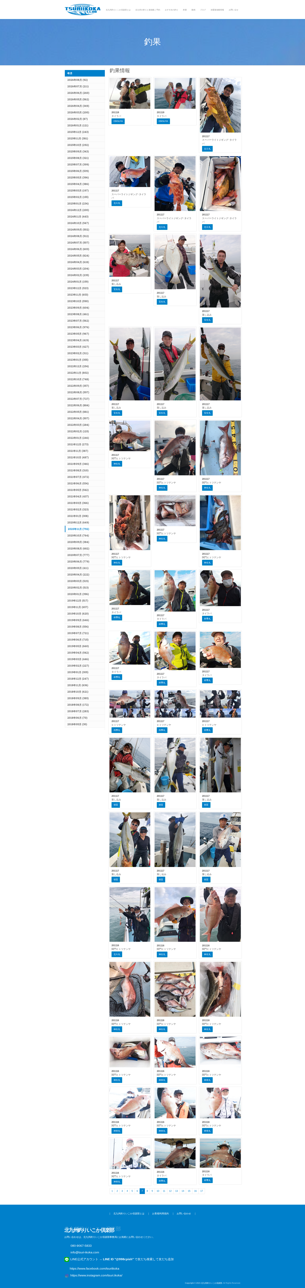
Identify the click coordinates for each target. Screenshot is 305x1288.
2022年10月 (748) (78, 379)
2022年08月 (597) (78, 392)
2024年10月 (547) (78, 223)
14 (183, 1191)
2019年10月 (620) (78, 613)
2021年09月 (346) (78, 463)
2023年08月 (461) (78, 314)
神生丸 (117, 463)
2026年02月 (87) (77, 118)
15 (189, 1191)
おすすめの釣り (171, 10)
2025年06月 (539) (78, 171)
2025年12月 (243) (78, 132)
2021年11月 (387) (77, 450)
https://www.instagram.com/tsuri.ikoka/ (96, 1275)
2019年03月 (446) (78, 659)
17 (201, 1191)
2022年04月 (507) (78, 418)
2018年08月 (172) (78, 704)
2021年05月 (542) (78, 490)
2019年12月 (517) (77, 600)
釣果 (185, 10)
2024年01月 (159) (77, 281)
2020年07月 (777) (78, 555)
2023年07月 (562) (78, 320)
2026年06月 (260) (78, 92)
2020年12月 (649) (78, 522)
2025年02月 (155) (77, 197)
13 (176, 1191)
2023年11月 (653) (77, 294)
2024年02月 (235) (78, 275)
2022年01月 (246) (78, 437)
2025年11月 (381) (77, 138)
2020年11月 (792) (78, 529)
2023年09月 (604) (78, 307)
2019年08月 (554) (78, 626)
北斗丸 (207, 148)
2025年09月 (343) (78, 151)
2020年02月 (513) (78, 587)
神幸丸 (162, 1080)
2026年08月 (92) (77, 79)
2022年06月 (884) (78, 405)
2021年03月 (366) (78, 503)
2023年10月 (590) (78, 301)
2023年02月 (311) (77, 353)
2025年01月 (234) (78, 203)
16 (195, 1191)
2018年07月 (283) (78, 711)
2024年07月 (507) (78, 242)
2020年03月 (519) (78, 581)
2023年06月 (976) (78, 327)
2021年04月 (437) (78, 496)
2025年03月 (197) (78, 190)
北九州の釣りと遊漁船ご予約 (147, 10)
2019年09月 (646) (78, 620)
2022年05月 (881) (78, 411)
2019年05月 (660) (78, 646)
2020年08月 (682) (78, 548)
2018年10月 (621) (77, 691)
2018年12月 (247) (78, 678)
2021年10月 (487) (78, 457)
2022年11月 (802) (78, 372)
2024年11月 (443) (77, 216)
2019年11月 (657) (77, 607)
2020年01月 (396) (78, 594)
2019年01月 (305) (77, 672)
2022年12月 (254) (78, 366)
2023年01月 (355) (77, 359)
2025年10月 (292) (78, 145)
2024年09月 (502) (78, 229)
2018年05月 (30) (77, 724)
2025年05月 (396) (78, 177)
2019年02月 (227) (78, 665)
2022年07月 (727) (78, 398)
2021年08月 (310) (77, 470)
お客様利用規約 (160, 1213)
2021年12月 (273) (77, 444)
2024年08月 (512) (78, 236)
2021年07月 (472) (78, 476)
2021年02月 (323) (78, 509)
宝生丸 (117, 289)
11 (164, 1191)
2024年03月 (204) (78, 268)
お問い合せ (233, 10)
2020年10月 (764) (78, 535)
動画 (193, 10)
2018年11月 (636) (77, 685)
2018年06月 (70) (77, 717)
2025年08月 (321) (78, 158)
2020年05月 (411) (77, 568)
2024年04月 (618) (78, 262)
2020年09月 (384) (78, 542)
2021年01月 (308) (77, 516)
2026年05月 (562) (78, 99)
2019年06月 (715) (77, 639)
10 (158, 1191)
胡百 (116, 804)
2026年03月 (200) (78, 112)
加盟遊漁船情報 (217, 10)
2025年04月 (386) (78, 184)
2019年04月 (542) (78, 652)
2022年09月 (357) (78, 385)
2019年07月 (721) (78, 633)
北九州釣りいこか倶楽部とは (118, 10)
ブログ (203, 10)
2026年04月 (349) (78, 105)
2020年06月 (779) (78, 561)
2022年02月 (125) (78, 431)
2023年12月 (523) (77, 288)
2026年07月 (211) (78, 86)
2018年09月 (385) (78, 698)
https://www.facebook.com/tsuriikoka (94, 1268)
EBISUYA (118, 121)
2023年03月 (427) (78, 346)
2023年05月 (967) (78, 333)
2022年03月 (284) (78, 424)
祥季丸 (117, 617)
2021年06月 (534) (78, 483)
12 (170, 1191)
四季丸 (117, 730)
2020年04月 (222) (78, 574)
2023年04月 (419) (78, 340)
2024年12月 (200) (78, 210)
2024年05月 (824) (78, 255)
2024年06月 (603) (78, 249)
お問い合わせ (184, 1213)
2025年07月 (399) (78, 164)
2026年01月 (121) (77, 125)
